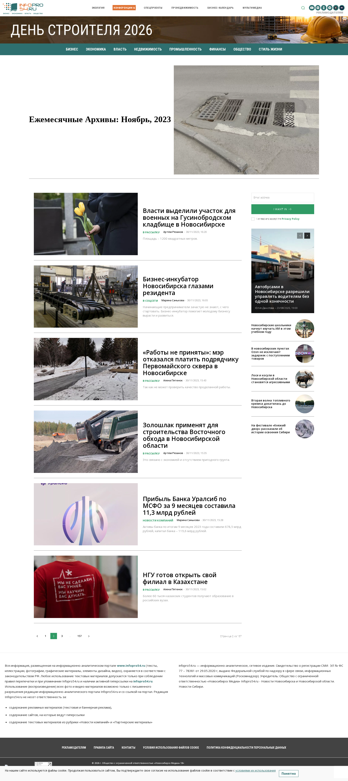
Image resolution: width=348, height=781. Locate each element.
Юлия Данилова (264, 308)
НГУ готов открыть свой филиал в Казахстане (179, 578)
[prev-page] (37, 636)
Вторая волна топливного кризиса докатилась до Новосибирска (270, 403)
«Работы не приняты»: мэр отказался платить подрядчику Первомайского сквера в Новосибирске (190, 362)
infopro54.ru (142, 681)
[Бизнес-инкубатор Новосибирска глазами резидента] (86, 296)
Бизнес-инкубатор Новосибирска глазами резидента (178, 286)
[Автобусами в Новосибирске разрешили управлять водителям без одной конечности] (282, 271)
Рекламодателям (329, 12)
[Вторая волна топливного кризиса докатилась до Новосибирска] (304, 403)
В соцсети (150, 300)
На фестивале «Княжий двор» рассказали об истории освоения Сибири (270, 428)
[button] (303, 8)
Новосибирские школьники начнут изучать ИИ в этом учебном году (271, 328)
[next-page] (88, 636)
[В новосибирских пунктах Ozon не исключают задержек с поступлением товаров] (304, 353)
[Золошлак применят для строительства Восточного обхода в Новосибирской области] (86, 442)
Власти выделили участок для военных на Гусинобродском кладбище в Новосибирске (189, 217)
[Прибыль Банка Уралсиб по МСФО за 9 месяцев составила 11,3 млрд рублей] (86, 514)
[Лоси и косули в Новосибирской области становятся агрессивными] (304, 378)
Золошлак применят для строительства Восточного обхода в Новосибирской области (184, 435)
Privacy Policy (290, 219)
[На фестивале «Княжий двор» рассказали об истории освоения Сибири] (304, 429)
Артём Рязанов (173, 232)
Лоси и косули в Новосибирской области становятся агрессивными (270, 378)
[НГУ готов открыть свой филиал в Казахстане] (86, 587)
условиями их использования (255, 770)
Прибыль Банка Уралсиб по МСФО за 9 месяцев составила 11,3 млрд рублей (189, 506)
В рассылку (151, 232)
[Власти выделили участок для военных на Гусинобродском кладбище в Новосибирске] (86, 224)
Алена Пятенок (173, 380)
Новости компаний (158, 520)
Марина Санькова (173, 300)
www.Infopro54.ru (131, 665)
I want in (280, 209)
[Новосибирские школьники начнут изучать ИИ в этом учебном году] (304, 328)
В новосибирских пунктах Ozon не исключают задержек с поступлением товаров (270, 353)
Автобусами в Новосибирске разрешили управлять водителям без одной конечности (282, 294)
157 (79, 636)
